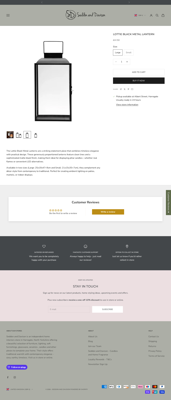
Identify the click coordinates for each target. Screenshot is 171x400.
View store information (127, 104)
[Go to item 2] (18, 135)
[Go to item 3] (27, 135)
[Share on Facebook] (121, 89)
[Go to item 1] (10, 135)
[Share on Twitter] (125, 89)
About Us (92, 336)
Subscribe (107, 309)
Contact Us (153, 336)
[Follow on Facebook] (7, 377)
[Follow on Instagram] (14, 377)
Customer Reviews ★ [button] (168, 202)
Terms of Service (156, 356)
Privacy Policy (155, 351)
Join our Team (94, 346)
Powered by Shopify (79, 389)
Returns (152, 346)
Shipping (152, 341)
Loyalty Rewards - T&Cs (100, 359)
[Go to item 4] (36, 135)
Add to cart (138, 72)
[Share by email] (132, 89)
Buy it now (139, 80)
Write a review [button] (108, 211)
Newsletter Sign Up (97, 364)
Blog (90, 341)
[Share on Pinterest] (128, 89)
